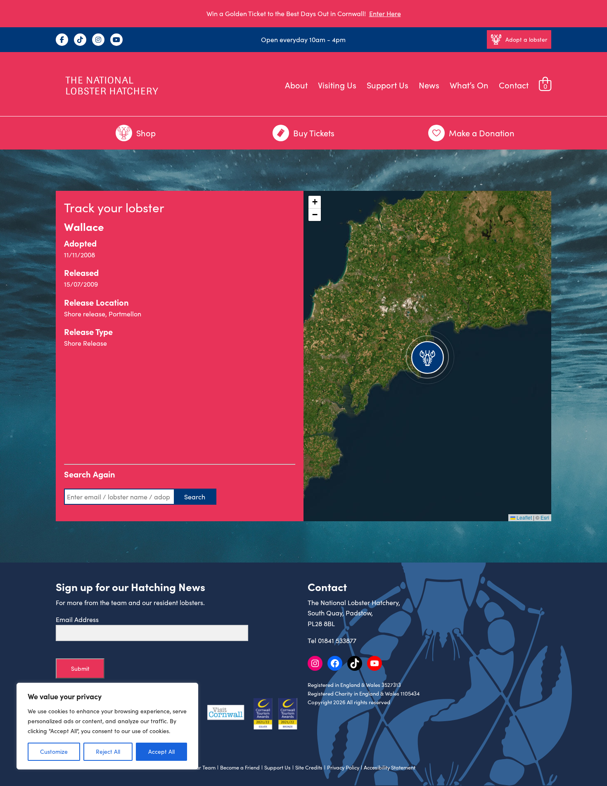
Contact (514, 84)
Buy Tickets (313, 132)
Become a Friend (240, 767)
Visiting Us (337, 84)
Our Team (204, 767)
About (296, 84)
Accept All (161, 751)
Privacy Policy (343, 767)
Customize (54, 751)
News (429, 84)
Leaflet (523, 517)
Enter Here (385, 13)
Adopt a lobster (526, 39)
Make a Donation (482, 132)
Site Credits (308, 767)
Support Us (387, 84)
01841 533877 (337, 640)
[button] (427, 356)
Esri (545, 517)
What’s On (469, 84)
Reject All (108, 751)
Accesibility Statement (389, 767)
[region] (107, 726)
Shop (146, 132)
